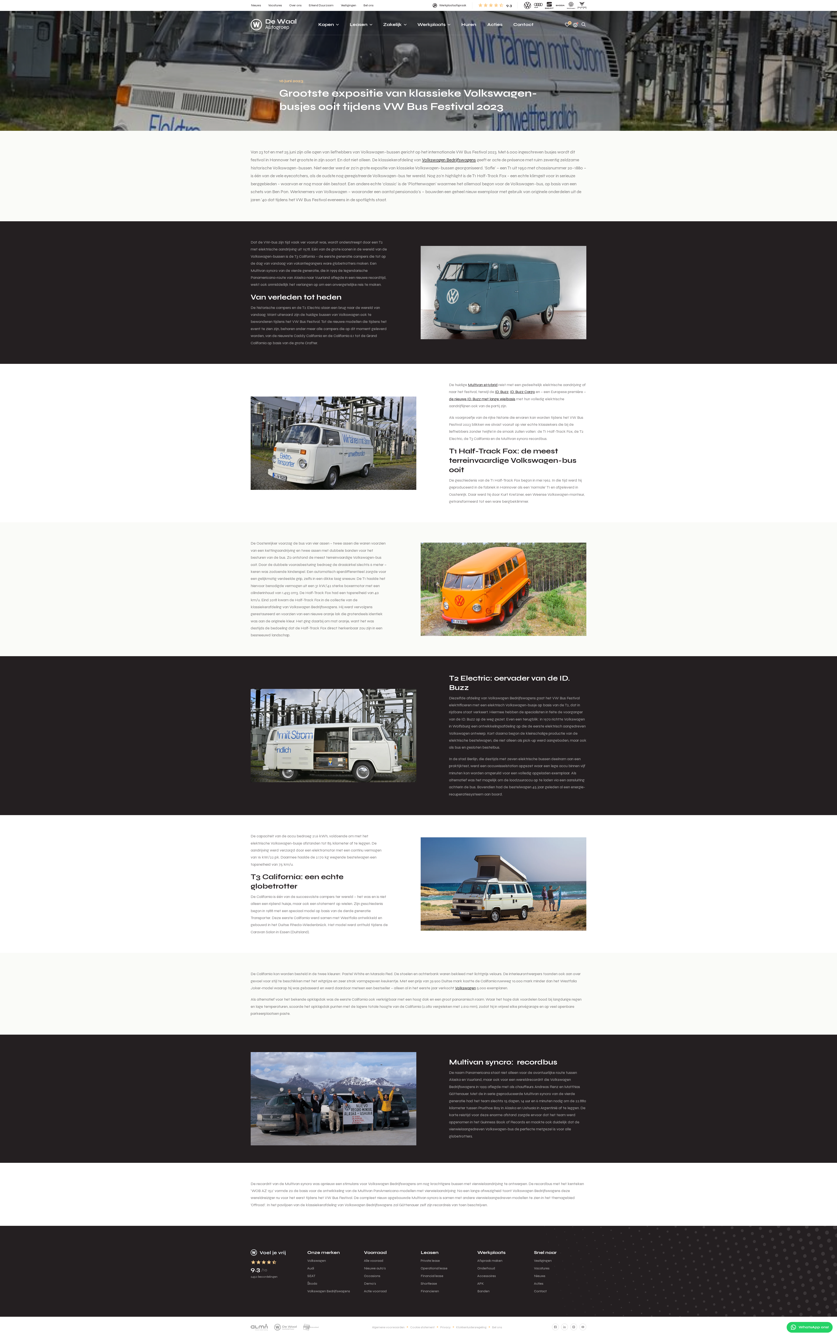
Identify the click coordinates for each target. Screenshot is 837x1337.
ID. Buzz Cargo (522, 391)
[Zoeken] (583, 24)
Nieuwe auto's (375, 1268)
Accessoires (486, 1276)
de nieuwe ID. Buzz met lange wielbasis (482, 399)
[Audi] (538, 5)
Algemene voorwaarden (388, 1327)
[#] (555, 1326)
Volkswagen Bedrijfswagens (449, 160)
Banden (483, 1291)
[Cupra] (582, 5)
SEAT (311, 1276)
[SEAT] (549, 5)
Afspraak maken (489, 1261)
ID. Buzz (502, 391)
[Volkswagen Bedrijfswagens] (571, 5)
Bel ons (497, 1327)
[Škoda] (560, 5)
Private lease (430, 1261)
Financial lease (432, 1276)
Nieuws (539, 1276)
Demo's (370, 1283)
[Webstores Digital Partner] (273, 24)
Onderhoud (486, 1268)
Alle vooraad (373, 1261)
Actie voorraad (375, 1291)
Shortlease (429, 1283)
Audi (310, 1268)
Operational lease (434, 1268)
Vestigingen (543, 1261)
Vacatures (541, 1268)
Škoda (312, 1283)
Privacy (445, 1327)
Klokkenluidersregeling (471, 1327)
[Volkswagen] (527, 5)
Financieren (430, 1291)
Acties (538, 1283)
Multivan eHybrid (483, 384)
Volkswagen (465, 988)
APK (480, 1283)
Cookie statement (422, 1327)
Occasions (372, 1276)
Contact (540, 1291)
